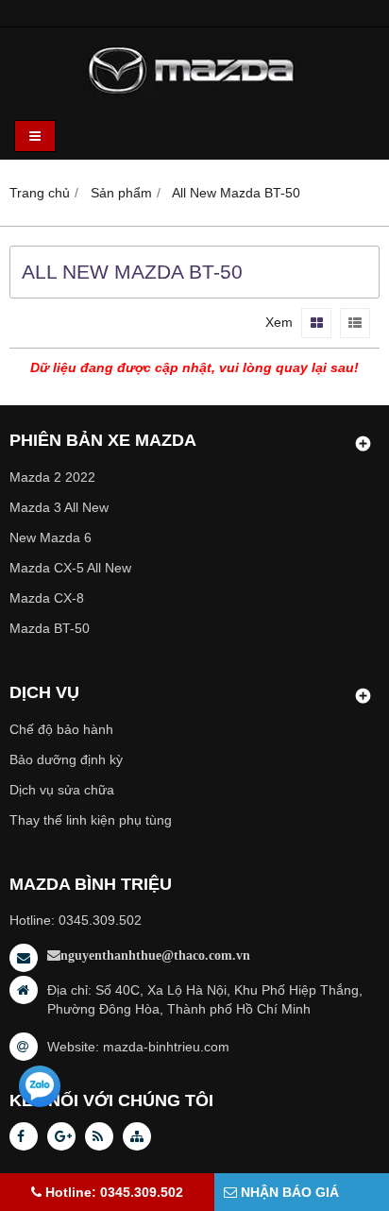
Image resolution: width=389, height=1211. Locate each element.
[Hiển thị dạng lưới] (316, 323)
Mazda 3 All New (59, 507)
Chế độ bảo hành (61, 729)
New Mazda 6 (50, 537)
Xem (279, 322)
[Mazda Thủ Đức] (195, 98)
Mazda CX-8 (46, 598)
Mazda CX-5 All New (70, 567)
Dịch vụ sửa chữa (61, 789)
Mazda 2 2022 (52, 477)
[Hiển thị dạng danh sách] (355, 323)
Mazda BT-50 (49, 628)
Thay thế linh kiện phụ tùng (90, 819)
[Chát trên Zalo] (39, 1086)
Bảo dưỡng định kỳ (66, 759)
